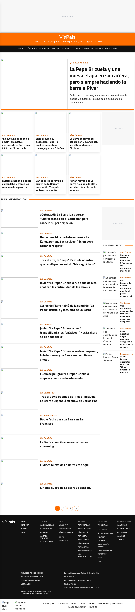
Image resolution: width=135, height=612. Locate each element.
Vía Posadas (84, 525)
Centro (55, 48)
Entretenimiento (105, 550)
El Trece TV (63, 604)
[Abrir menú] (17, 37)
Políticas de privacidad (32, 577)
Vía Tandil (44, 532)
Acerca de (26, 584)
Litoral (76, 48)
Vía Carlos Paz (47, 525)
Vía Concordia (85, 551)
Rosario (44, 48)
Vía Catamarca (66, 532)
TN (53, 604)
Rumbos (120, 540)
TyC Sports (117, 604)
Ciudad (92, 604)
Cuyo (86, 48)
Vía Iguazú (83, 532)
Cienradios (103, 604)
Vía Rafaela (83, 543)
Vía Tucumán (65, 529)
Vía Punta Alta (46, 542)
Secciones (111, 48)
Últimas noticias (105, 533)
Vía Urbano (122, 525)
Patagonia (97, 48)
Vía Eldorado (84, 529)
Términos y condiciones (32, 573)
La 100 (82, 604)
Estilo (100, 558)
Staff (23, 588)
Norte (65, 48)
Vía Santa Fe (84, 540)
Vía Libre (121, 536)
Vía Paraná (83, 547)
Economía (102, 541)
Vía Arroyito (46, 529)
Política (101, 537)
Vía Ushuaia (103, 525)
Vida (100, 561)
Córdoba (31, 48)
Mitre (74, 604)
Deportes (102, 554)
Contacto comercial (30, 580)
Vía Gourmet (122, 532)
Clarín (46, 604)
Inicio (21, 48)
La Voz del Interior (77, 607)
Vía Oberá (83, 536)
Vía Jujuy (63, 525)
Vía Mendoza (65, 541)
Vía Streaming (123, 529)
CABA (23, 532)
